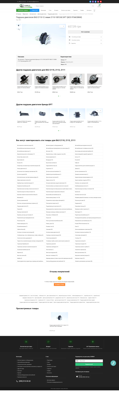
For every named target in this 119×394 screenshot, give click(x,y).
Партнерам (43, 10)
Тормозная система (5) (80, 241)
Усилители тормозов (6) (80, 249)
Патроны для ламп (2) (80, 200)
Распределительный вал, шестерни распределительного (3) (88, 217)
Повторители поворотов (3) (52, 203)
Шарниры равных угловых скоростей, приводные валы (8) (59, 258)
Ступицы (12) (78, 238)
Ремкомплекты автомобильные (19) (83, 220)
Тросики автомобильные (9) (23, 249)
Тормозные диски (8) (51, 243)
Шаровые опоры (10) (79, 258)
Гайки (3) (77, 162)
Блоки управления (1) (51, 157)
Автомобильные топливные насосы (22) (84, 148)
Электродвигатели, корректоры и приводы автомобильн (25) (31, 261)
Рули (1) (77, 226)
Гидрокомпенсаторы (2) (51, 165)
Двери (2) (77, 168)
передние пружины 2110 (24, 295)
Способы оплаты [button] (75, 40)
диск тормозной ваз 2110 (52, 295)
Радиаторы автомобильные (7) (82, 214)
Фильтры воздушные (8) (51, 252)
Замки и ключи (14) (50, 180)
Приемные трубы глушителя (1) (82, 209)
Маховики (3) (20, 197)
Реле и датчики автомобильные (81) (54, 220)
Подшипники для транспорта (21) (53, 206)
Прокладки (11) (78, 212)
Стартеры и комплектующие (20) (53, 235)
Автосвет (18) (49, 151)
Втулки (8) (77, 159)
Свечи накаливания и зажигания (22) (83, 229)
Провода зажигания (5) (22, 212)
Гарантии (75, 10)
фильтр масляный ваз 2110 (48, 297)
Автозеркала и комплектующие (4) (25, 145)
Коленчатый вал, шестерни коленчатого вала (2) (57, 185)
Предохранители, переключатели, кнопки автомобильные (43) (60, 209)
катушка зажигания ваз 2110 (73, 300)
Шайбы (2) (19, 258)
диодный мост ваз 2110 (60, 297)
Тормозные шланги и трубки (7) (82, 246)
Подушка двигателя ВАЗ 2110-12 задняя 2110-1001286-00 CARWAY (42, 87)
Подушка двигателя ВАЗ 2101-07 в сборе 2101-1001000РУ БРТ (77, 122)
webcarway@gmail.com (33, 1)
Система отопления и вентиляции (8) (25, 232)
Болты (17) (77, 157)
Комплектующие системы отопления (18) (84, 188)
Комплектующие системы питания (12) (26, 191)
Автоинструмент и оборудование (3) (54, 145)
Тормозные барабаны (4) (23, 243)
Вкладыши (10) (49, 159)
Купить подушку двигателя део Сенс (61, 302)
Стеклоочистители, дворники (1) (24, 238)
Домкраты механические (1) (81, 174)
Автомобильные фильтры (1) (24, 151)
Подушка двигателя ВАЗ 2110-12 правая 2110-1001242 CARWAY (24, 87)
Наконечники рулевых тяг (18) (53, 197)
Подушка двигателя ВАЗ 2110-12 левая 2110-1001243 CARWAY (94, 87)
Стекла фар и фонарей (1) (81, 235)
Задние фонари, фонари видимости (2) (84, 177)
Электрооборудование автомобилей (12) (55, 261)
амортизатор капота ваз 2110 (73, 297)
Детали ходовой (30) (22, 174)
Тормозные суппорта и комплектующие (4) (27, 246)
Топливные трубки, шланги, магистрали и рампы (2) (58, 241)
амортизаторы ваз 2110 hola (65, 295)
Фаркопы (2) (20, 252)
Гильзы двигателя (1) (22, 168)
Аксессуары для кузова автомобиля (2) (84, 151)
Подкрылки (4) (78, 203)
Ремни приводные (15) (22, 223)
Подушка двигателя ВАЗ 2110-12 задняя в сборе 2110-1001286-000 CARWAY (77, 87)
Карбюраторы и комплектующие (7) (25, 183)
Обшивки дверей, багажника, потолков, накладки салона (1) (88, 197)
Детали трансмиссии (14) (81, 171)
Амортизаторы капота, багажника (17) (26, 154)
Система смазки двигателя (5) (53, 232)
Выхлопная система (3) (51, 162)
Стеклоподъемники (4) (51, 238)
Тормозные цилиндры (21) (52, 246)
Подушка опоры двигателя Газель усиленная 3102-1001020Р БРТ (41, 122)
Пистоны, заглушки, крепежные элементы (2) (27, 203)
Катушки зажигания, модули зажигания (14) (56, 183)
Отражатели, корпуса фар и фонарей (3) (55, 200)
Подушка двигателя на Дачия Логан (77, 302)
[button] (58, 130)
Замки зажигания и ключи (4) (24, 180)
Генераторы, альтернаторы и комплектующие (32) (28, 165)
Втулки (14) (19, 162)
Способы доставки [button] (76, 37)
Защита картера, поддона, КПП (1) (82, 180)
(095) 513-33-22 (22, 1)
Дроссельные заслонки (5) (52, 177)
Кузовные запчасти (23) (80, 194)
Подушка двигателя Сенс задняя (45, 302)
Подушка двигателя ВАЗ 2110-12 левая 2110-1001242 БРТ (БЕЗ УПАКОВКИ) (59, 326)
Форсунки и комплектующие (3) (82, 255)
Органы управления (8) (22, 200)
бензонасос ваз (83, 297)
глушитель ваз (96, 295)
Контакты (89, 10)
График (82, 10)
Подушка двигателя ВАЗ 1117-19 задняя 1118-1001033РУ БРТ (94, 122)
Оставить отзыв (59, 284)
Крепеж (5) (77, 191)
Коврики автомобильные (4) (23, 185)
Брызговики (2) (20, 159)
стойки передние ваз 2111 (77, 295)
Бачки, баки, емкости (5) (22, 157)
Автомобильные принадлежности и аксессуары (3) (57, 148)
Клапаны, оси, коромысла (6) (81, 183)
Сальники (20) (49, 229)
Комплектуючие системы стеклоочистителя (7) (28, 188)
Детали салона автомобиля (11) (53, 171)
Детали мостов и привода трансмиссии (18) (27, 171)
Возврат (56, 10)
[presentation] (60, 26)
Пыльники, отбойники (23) (52, 214)
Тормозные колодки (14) (80, 243)
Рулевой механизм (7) (22, 226)
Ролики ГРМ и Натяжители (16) (82, 223)
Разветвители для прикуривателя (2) (25, 217)
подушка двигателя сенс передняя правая (29, 302)
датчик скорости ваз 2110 (60, 300)
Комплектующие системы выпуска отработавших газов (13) (59, 188)
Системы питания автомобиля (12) (83, 232)
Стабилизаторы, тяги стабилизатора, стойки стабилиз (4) (30, 235)
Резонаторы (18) (21, 220)
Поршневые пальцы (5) (80, 206)
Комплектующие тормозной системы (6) (55, 191)
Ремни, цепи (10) (50, 223)
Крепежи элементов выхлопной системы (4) (27, 194)
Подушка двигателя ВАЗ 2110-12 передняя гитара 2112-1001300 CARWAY (59, 87)
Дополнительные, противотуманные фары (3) (27, 177)
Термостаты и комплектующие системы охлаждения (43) (30, 241)
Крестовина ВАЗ (38, 297)
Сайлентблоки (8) (21, 229)
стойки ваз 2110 (42, 295)
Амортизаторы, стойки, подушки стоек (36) (56, 154)
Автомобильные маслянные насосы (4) (26, 148)
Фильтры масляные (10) (80, 252)
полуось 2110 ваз (50, 300)
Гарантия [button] (73, 43)
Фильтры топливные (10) (52, 255)
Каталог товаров (23, 10)
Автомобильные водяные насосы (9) (83, 145)
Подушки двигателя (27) (22, 206)
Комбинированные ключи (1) (81, 185)
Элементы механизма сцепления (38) (83, 261)
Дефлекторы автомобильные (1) (53, 174)
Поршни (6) (19, 209)
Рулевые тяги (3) (50, 226)
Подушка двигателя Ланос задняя (87, 300)
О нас (50, 10)
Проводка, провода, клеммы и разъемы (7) (56, 212)
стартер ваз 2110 (41, 300)
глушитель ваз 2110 (88, 295)
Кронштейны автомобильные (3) (53, 194)
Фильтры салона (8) (21, 255)
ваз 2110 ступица (34, 295)
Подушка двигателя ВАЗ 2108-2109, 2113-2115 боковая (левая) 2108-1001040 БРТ (59, 122)
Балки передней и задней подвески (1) (84, 154)
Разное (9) (48, 217)
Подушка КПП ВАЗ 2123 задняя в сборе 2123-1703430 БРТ (24, 122)
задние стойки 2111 (92, 297)
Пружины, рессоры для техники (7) (25, 214)
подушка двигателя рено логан (92, 302)
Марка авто (35, 10)
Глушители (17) (49, 168)
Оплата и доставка (65, 10)
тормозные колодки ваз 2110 (30, 300)
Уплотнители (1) (49, 249)
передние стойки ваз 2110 (28, 297)
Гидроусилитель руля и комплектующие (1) (85, 165)
